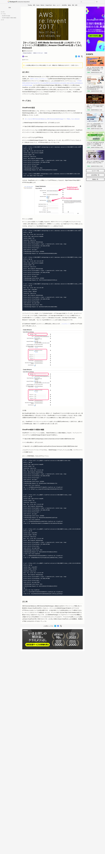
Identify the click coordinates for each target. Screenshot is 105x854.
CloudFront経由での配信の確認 (9, 17)
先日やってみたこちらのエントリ (38, 78)
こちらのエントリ (65, 323)
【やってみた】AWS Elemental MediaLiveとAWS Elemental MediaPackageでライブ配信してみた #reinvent (51, 119)
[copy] (81, 147)
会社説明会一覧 (95, 175)
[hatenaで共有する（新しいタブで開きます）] (76, 56)
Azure (54, 5)
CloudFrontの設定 (6, 15)
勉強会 (69, 5)
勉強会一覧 (95, 179)
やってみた (3, 13)
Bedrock (42, 5)
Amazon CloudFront (27, 53)
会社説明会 (64, 5)
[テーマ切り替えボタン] (97, 2)
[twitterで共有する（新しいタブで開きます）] (82, 56)
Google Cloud (49, 5)
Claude (38, 5)
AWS (34, 5)
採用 (76, 5)
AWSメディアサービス (38, 53)
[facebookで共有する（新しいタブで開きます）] (79, 56)
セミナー (59, 5)
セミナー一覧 (95, 170)
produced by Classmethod (24, 1)
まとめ (2, 19)
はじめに (3, 11)
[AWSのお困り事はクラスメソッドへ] (52, 639)
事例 (73, 5)
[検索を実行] (81, 1)
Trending (30, 5)
